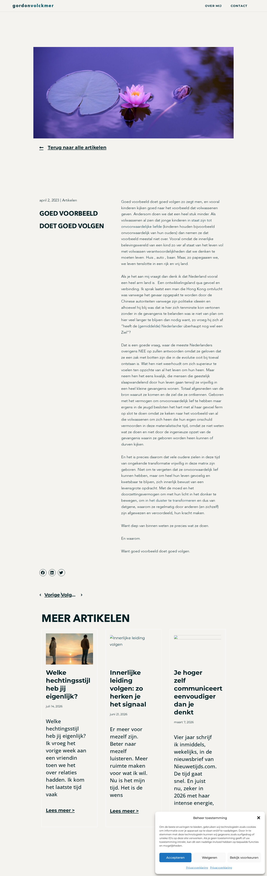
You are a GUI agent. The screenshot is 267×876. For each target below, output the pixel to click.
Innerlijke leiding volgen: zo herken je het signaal (128, 688)
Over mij (213, 6)
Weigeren (209, 858)
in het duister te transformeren (170, 500)
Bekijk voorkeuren (244, 858)
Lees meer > (60, 810)
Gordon (33, 6)
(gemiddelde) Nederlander (160, 326)
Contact (239, 6)
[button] (259, 818)
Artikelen (69, 200)
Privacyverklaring (197, 867)
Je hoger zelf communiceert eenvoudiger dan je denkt (198, 692)
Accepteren (175, 858)
